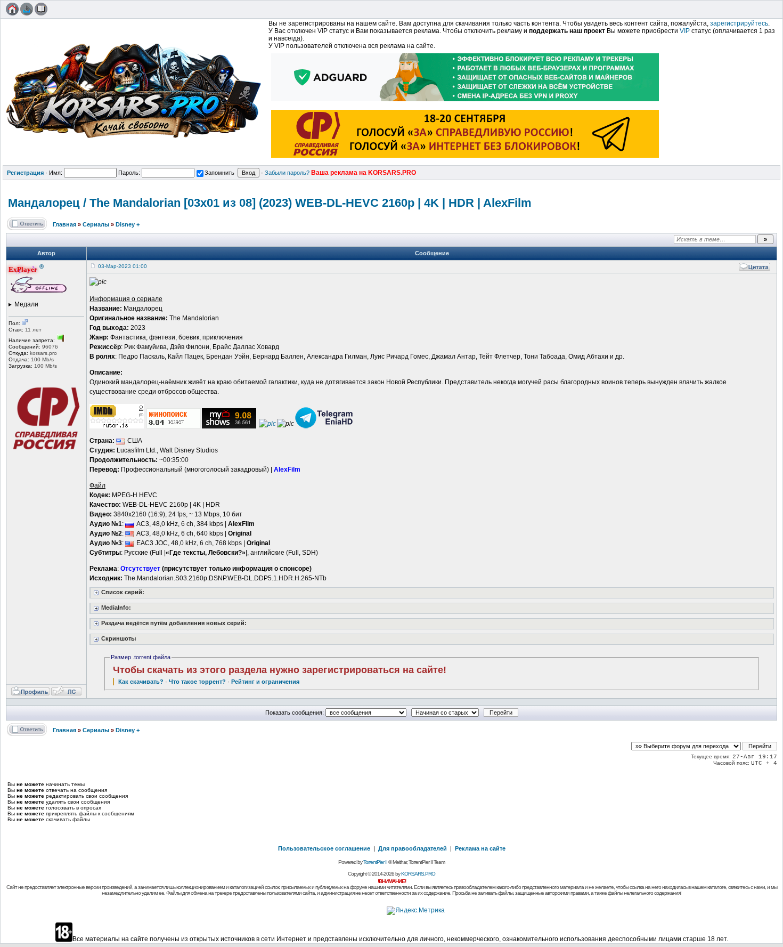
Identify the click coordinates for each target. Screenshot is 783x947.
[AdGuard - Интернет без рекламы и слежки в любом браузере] (465, 102)
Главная (64, 224)
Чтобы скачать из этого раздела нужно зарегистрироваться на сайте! (279, 670)
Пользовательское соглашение (324, 848)
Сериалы (96, 224)
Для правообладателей (412, 848)
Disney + (128, 224)
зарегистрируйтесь (739, 23)
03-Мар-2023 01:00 (122, 266)
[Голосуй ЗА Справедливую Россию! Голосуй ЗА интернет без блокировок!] (465, 159)
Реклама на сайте (480, 848)
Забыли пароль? (287, 172)
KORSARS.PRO (418, 874)
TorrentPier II (375, 862)
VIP (685, 31)
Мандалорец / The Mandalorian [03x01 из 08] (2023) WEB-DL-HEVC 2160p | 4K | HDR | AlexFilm (270, 202)
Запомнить (219, 172)
